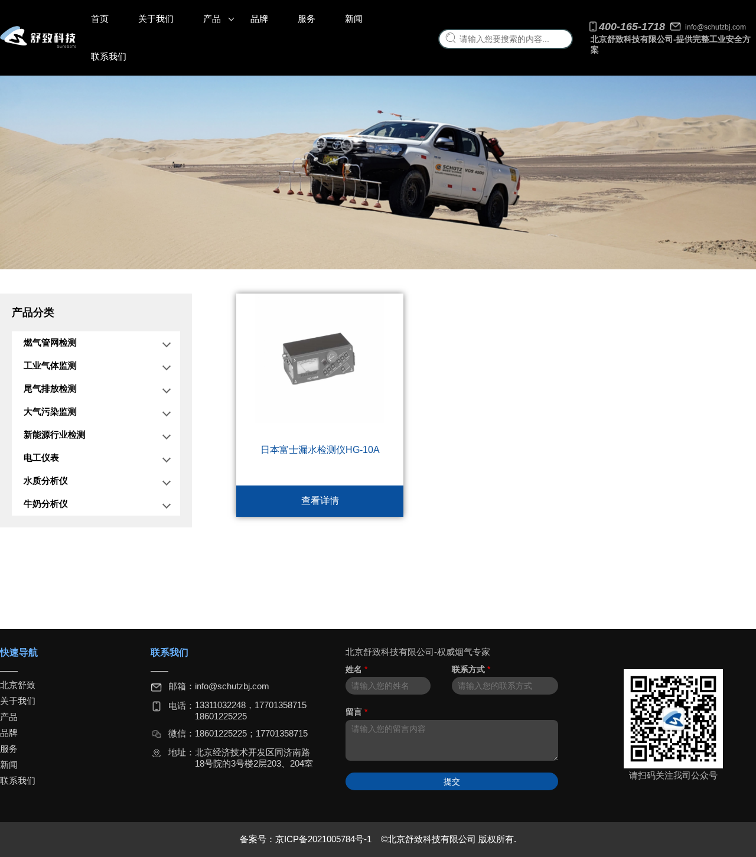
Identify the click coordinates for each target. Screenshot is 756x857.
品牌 (259, 19)
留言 (356, 711)
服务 (306, 19)
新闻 (354, 19)
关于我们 (156, 19)
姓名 (356, 669)
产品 (212, 19)
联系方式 (471, 669)
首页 (100, 19)
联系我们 (108, 56)
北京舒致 (17, 685)
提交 (452, 781)
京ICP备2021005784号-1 (324, 839)
